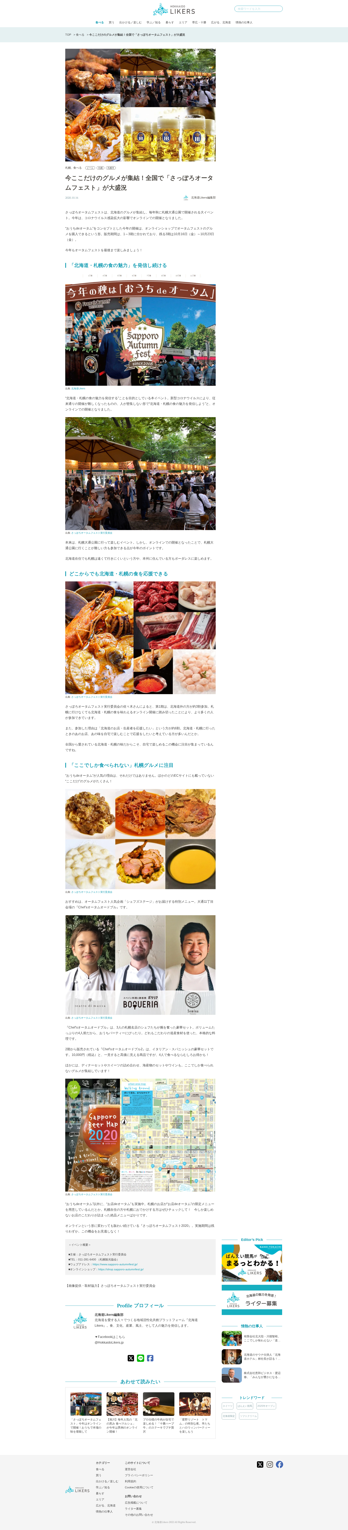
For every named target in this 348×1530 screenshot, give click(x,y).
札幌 (68, 167)
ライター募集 (133, 1508)
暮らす (170, 22)
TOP (68, 34)
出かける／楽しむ (130, 22)
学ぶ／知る (154, 22)
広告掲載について (136, 1502)
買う (111, 22)
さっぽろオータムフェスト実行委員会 (91, 532)
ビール (90, 168)
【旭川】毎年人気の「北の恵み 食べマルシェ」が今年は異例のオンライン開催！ (122, 1425)
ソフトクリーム (248, 1416)
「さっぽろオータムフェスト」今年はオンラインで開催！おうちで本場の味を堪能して (85, 1425)
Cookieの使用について (139, 1487)
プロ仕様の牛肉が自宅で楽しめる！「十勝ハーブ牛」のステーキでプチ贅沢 (158, 1425)
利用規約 (130, 1481)
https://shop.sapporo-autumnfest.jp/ (121, 1269)
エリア (183, 22)
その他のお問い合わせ (139, 1514)
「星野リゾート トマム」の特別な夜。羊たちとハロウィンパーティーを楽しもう (194, 1425)
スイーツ (227, 1406)
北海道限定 (229, 1416)
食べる (99, 22)
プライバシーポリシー (139, 1475)
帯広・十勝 (199, 22)
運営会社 (130, 1469)
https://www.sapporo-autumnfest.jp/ (115, 1264)
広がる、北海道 (221, 22)
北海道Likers (78, 388)
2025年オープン (266, 1406)
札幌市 (111, 168)
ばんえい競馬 (245, 1406)
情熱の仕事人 (244, 22)
